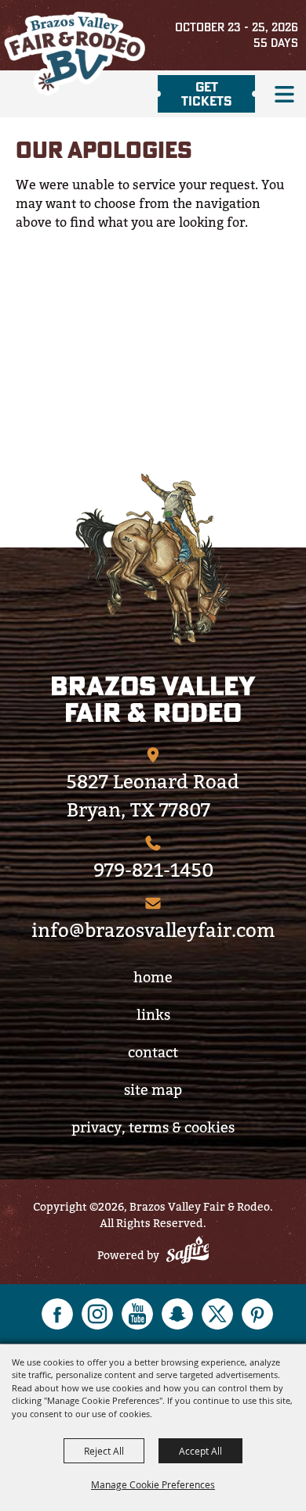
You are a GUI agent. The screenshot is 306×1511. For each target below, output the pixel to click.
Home (153, 977)
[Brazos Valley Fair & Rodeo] (74, 54)
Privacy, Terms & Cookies (153, 1127)
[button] (284, 94)
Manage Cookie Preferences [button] (153, 1484)
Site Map (153, 1090)
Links (153, 1015)
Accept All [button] (200, 1451)
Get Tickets (206, 93)
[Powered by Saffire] (187, 1252)
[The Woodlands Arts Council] (153, 559)
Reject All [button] (104, 1451)
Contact (153, 1052)
